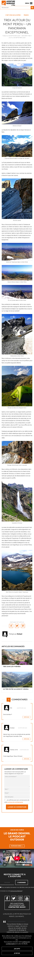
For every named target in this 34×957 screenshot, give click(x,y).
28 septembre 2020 (21, 708)
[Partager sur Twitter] (17, 626)
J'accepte (17, 948)
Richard (19, 634)
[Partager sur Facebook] (11, 626)
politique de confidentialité (15, 802)
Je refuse (17, 953)
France (26, 15)
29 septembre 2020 (24, 749)
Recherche (32, 7)
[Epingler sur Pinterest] (23, 626)
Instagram (20, 898)
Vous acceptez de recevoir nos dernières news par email (17, 887)
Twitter (13, 898)
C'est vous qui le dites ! (13, 15)
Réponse (26, 717)
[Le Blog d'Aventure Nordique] (9, 3)
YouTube (26, 898)
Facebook (7, 898)
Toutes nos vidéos (16, 845)
